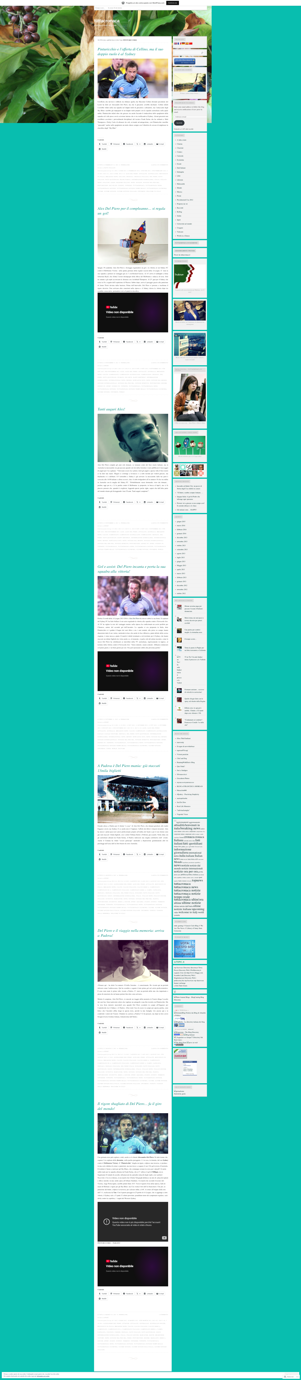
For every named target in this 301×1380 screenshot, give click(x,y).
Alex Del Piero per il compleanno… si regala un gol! (131, 211)
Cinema (179, 144)
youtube (121, 748)
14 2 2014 (114, 171)
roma (184, 877)
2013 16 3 (155, 1320)
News (185, 1069)
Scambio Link (179, 975)
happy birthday (139, 377)
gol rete (128, 377)
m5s (196, 859)
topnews (128, 185)
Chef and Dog (182, 758)
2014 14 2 (106, 173)
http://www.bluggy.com (195, 973)
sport (108, 386)
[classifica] (184, 957)
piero (129, 1338)
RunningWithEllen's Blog (186, 762)
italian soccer (160, 896)
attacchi (125, 1323)
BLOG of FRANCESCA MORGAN (190, 786)
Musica (179, 192)
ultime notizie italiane (127, 191)
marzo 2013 (181, 573)
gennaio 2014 (181, 533)
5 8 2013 (126, 1054)
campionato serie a (138, 890)
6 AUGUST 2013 (155, 881)
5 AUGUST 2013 (155, 1054)
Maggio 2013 (181, 565)
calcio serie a (143, 887)
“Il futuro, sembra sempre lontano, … (190, 492)
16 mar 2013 (122, 1320)
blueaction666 (182, 790)
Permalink (125, 165)
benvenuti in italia (106, 1326)
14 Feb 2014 (122, 171)
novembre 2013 (182, 541)
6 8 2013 (126, 881)
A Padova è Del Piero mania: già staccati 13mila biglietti (129, 768)
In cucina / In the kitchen (115, 8)
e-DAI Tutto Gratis (180, 986)
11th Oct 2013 (106, 728)
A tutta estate (181, 140)
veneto (153, 910)
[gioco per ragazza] (178, 1035)
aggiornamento (194, 822)
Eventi (179, 164)
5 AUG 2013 (145, 1054)
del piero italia (127, 893)
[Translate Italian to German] (183, 44)
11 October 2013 (142, 725)
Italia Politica (191, 859)
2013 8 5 (120, 1054)
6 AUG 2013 (145, 881)
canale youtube (111, 734)
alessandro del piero (123, 884)
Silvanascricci (182, 774)
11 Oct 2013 (131, 725)
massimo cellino (123, 182)
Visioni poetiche (182, 754)
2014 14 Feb (114, 173)
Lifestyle (180, 180)
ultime (100, 191)
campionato (114, 374)
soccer (127, 902)
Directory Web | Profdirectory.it (190, 970)
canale (101, 734)
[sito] (185, 64)
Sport (106, 365)
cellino (122, 176)
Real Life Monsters (183, 806)
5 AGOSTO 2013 (135, 1054)
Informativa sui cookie (43, 1376)
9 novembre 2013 (155, 368)
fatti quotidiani (112, 179)
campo (149, 890)
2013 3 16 (162, 1320)
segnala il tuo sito (180, 973)
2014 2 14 (122, 173)
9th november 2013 (112, 371)
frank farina (125, 179)
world (122, 392)
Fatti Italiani (109, 168)
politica (184, 874)
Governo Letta (198, 846)
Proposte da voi (182, 204)
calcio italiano (129, 887)
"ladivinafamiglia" (183, 810)
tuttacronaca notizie (107, 188)
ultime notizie (110, 191)
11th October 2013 (119, 728)
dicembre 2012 (182, 585)
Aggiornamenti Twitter (185, 251)
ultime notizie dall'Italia (108, 910)
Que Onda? (181, 766)
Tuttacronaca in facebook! (186, 243)
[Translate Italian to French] (179, 44)
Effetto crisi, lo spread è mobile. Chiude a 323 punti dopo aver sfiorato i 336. (194, 710)
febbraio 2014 (181, 529)
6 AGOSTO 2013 (135, 881)
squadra (140, 902)
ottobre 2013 (181, 545)
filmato (120, 377)
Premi (179, 196)
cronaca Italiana (141, 176)
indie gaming (178, 926)
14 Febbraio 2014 (133, 171)
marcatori (118, 899)
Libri (178, 176)
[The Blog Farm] (180, 1042)
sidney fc (101, 386)
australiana (153, 173)
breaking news (112, 176)
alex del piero (132, 173)
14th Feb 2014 (145, 171)
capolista (157, 890)
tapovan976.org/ (182, 750)
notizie (139, 182)
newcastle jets (139, 380)
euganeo (138, 893)
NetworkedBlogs (188, 1061)
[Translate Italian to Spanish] (187, 44)
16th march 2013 (145, 1320)
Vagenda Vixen (182, 814)
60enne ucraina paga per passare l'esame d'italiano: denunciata (194, 608)
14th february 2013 (158, 171)
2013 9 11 (128, 368)
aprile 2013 (181, 569)
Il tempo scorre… (100, 8)
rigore (164, 383)
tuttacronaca (106, 21)
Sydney (121, 185)
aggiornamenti (182, 822)
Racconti (180, 208)
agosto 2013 (181, 553)
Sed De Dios (181, 802)
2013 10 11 (130, 728)
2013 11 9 (121, 368)
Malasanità (181, 184)
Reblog (179, 212)
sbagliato (155, 1338)
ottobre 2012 (181, 593)
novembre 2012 (182, 589)
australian (144, 1323)
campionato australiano (130, 374)
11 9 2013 (114, 368)
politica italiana (192, 874)
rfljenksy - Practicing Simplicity (188, 794)
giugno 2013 (181, 561)
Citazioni (180, 148)
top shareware (199, 980)
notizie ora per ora (151, 182)
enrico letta (192, 841)
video (108, 748)
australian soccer (157, 1323)
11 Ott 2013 (153, 725)
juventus (109, 899)
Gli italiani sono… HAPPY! (187, 510)
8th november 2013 (112, 532)
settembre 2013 (182, 549)
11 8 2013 (114, 529)
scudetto (113, 902)
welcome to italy (153, 191)
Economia (180, 160)
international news (117, 380)
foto (179, 846)
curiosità (186, 841)
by (184, 1029)
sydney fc (116, 386)
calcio (105, 374)
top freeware (178, 967)
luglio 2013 (181, 557)
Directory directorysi (190, 967)
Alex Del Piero (134, 618)
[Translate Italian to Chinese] (190, 44)
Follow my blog (190, 1073)
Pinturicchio (103, 185)
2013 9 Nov (136, 368)
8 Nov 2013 (144, 529)
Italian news (147, 896)
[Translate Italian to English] (175, 44)
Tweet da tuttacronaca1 (182, 255)
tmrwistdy (180, 742)
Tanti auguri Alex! (111, 408)
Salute (179, 216)
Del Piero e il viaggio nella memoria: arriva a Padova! (131, 933)
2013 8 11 (128, 529)
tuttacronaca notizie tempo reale (131, 188)
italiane (106, 182)
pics (179, 875)
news (133, 182)
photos (176, 875)
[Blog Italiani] (189, 1035)
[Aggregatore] (178, 1045)
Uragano (180, 228)
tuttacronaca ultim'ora (157, 188)
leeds (113, 182)
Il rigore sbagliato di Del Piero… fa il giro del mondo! (129, 1106)
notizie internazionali (107, 383)
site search (178, 1029)
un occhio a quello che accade (105, 25)
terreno (161, 902)
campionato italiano (120, 890)
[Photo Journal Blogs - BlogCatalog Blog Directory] (190, 1000)
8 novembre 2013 (155, 529)
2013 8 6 (120, 881)
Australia (152, 371)
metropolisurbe (182, 798)
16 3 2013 (114, 1320)
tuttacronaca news (154, 185)
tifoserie (101, 904)
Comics (179, 152)
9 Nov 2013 (144, 368)
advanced (190, 1029)
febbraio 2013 (181, 577)
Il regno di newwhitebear (185, 746)
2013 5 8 (114, 1054)
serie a (121, 902)
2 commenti (163, 1314)
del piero (153, 176)
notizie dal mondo (159, 380)
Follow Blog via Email (184, 103)
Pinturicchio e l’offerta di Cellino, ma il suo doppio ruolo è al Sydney (130, 51)
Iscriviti (179, 123)
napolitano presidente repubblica (191, 862)
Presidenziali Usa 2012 (185, 200)
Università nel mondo (184, 224)
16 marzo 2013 (133, 1320)
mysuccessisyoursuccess (185, 782)
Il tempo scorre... (191, 639)
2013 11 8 (121, 529)
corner (118, 1332)
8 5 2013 (110, 1057)
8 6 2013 (110, 884)
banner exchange (180, 983)
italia (157, 179)
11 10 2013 (122, 725)
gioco (110, 896)
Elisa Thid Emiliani (183, 738)
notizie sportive (142, 383)
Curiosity (189, 1070)
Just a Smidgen (182, 770)
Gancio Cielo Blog (191, 926)
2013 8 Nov (136, 529)
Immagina (180, 172)
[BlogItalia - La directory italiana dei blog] (189, 1022)
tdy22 (101, 165)
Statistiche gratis (180, 1094)
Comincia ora (172, 3)
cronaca (129, 176)
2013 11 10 (138, 728)
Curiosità (180, 156)
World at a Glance (183, 236)
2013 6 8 (114, 881)
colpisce (110, 1332)
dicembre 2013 (182, 537)
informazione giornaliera (143, 179)
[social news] (192, 1042)
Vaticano (180, 232)
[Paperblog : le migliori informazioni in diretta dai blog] (180, 1020)
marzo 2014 (181, 525)
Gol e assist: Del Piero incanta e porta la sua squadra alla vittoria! (132, 569)
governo (191, 846)
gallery (183, 846)
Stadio (147, 902)
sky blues (113, 185)
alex (122, 371)
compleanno (146, 374)
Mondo (129, 380)
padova (156, 899)
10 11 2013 (115, 725)
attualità (143, 173)
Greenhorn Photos (183, 778)
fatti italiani (149, 893)
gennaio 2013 (181, 581)
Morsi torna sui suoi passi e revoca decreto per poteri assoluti (194, 620)
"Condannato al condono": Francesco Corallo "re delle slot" (194, 722)
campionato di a (104, 890)
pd (199, 872)
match (151, 1335)
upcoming (141, 191)
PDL (201, 872)
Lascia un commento (159, 165)
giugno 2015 (181, 521)
